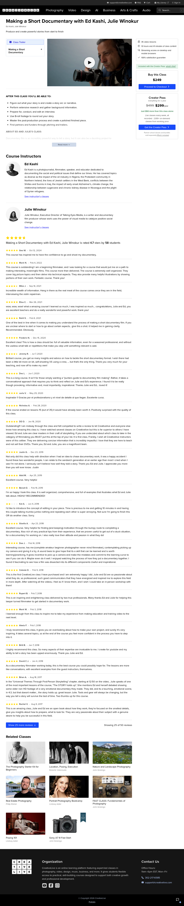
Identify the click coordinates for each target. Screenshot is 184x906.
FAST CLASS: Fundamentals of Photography (109, 802)
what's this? (171, 66)
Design (86, 10)
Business (109, 10)
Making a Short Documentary (16, 51)
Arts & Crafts (129, 10)
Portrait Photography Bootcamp (65, 800)
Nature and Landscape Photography (112, 766)
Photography (54, 10)
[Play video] (89, 62)
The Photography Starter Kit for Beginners (22, 768)
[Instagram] (57, 885)
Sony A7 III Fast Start (60, 837)
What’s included (163, 135)
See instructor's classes (37, 196)
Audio (146, 10)
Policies (92, 901)
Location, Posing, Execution (63, 766)
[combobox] (170, 10)
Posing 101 (11, 837)
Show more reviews (21, 725)
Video (72, 10)
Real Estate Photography (19, 800)
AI (96, 10)
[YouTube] (44, 885)
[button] (177, 899)
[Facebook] (50, 885)
